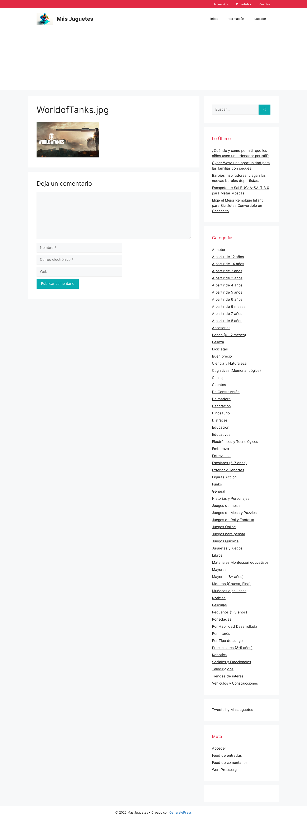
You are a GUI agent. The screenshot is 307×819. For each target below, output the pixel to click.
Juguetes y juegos (227, 548)
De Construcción (226, 392)
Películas (219, 605)
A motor (218, 250)
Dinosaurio (221, 413)
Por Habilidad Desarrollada (234, 626)
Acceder (219, 748)
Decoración (221, 406)
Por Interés (221, 633)
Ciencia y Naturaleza (229, 363)
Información (235, 19)
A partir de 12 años (228, 257)
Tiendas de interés (228, 676)
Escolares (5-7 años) (229, 463)
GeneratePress (180, 812)
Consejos (219, 378)
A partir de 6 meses (228, 306)
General (218, 491)
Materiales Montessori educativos (240, 562)
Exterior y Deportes (228, 470)
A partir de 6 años (227, 299)
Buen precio (222, 356)
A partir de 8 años (227, 321)
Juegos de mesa (226, 505)
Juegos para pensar (228, 534)
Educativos (221, 434)
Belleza (218, 342)
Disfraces (220, 420)
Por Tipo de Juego (227, 641)
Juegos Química (225, 541)
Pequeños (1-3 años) (229, 612)
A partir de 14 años (228, 264)
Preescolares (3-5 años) (232, 648)
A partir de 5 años (227, 292)
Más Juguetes (75, 19)
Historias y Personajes (230, 498)
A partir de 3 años (227, 278)
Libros (217, 555)
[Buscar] (264, 110)
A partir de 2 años (227, 271)
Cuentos (264, 4)
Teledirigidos (222, 669)
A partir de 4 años (227, 285)
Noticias (219, 598)
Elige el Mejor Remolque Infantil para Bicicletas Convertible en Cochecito (238, 205)
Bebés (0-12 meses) (229, 335)
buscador (259, 19)
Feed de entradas (227, 755)
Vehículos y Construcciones (235, 683)
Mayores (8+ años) (228, 577)
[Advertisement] (153, 60)
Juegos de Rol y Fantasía (233, 520)
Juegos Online (224, 527)
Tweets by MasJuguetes (232, 710)
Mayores (219, 569)
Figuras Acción (224, 477)
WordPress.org (224, 770)
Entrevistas (221, 456)
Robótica (219, 655)
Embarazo (220, 449)
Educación (220, 427)
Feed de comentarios (229, 762)
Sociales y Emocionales (231, 662)
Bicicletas (220, 349)
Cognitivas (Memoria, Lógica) (236, 370)
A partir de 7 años (227, 314)
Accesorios (220, 4)
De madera (221, 399)
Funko (217, 484)
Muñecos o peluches (229, 591)
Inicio (214, 19)
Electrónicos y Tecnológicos (235, 442)
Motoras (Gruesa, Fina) (231, 584)
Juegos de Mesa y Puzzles (234, 513)
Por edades (243, 4)
